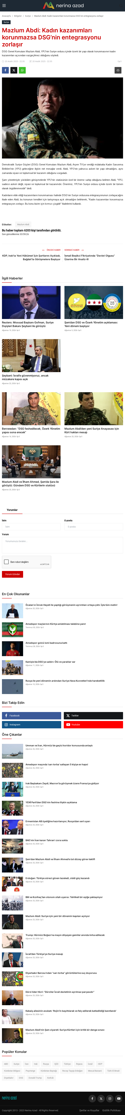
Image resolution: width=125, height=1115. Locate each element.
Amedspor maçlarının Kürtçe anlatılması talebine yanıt (56, 623)
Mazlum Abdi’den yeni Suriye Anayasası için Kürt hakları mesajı (91, 430)
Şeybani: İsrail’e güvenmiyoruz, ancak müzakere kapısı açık (25, 377)
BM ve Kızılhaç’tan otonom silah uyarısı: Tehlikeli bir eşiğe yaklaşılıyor (64, 897)
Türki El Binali (113, 1071)
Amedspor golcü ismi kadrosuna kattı (46, 642)
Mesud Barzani (95, 1071)
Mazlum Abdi (23, 224)
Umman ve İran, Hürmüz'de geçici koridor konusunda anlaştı (59, 745)
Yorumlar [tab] (12, 509)
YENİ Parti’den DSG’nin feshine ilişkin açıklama (51, 802)
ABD (6, 1064)
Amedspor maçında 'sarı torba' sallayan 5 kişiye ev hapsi (57, 764)
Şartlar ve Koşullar (89, 1110)
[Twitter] (101, 1098)
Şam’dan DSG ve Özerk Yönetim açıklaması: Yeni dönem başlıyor (91, 324)
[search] (121, 5)
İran (26, 1064)
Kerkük (50, 1078)
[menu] (4, 5)
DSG (21, 1078)
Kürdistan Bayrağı (49, 1071)
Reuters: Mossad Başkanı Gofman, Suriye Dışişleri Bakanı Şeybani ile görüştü (28, 324)
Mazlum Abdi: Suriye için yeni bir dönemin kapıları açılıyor (58, 916)
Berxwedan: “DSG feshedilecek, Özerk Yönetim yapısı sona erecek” (31, 430)
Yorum (5, 534)
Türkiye (67, 1064)
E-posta (68, 520)
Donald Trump (35, 1078)
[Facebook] (92, 1098)
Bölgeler (18, 16)
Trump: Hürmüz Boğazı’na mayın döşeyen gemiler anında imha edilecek (65, 935)
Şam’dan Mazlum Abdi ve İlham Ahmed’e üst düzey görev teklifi (60, 859)
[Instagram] (110, 1098)
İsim (4, 520)
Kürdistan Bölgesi (12, 1071)
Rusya (46, 1064)
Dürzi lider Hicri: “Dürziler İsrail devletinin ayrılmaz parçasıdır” (60, 991)
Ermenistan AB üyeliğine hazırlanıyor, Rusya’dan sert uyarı (58, 821)
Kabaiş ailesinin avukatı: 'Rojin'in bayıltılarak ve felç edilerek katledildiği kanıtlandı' (71, 1010)
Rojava (79, 1064)
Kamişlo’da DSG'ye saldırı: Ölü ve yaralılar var (50, 661)
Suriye (28, 16)
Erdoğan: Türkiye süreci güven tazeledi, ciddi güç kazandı (58, 878)
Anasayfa (6, 16)
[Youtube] (118, 1098)
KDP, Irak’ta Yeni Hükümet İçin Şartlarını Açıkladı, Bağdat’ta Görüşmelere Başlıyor (31, 257)
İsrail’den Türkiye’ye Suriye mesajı (44, 954)
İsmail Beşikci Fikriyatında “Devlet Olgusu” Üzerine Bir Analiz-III (89, 257)
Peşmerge (30, 1071)
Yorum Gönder (12, 574)
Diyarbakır (8, 1078)
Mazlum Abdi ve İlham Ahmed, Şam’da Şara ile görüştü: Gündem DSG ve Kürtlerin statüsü (30, 483)
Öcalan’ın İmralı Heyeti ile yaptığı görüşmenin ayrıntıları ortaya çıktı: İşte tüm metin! (71, 605)
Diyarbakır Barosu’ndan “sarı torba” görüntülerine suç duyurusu (61, 973)
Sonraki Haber (72, 250)
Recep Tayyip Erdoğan (72, 1071)
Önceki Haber (53, 250)
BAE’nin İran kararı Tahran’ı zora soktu (47, 840)
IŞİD (56, 1064)
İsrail (90, 1064)
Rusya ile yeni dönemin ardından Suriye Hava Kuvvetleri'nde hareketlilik (65, 680)
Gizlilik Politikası (111, 1110)
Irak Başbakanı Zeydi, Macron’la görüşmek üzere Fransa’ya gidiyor (62, 783)
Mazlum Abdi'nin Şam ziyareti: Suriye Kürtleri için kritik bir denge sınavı (65, 1029)
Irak (36, 1064)
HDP (100, 1064)
